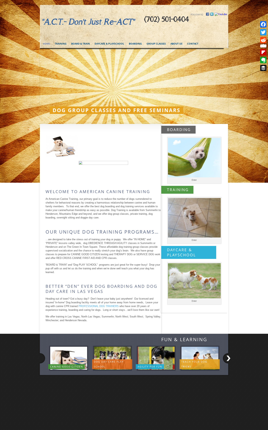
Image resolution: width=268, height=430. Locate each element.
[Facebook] (263, 24)
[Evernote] (263, 60)
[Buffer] (263, 68)
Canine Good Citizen (66, 366)
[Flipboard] (263, 52)
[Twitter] (263, 32)
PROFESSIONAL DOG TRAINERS (98, 306)
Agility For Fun (150, 366)
